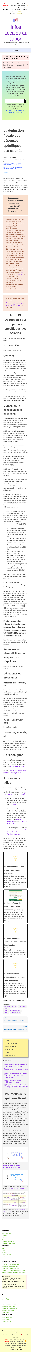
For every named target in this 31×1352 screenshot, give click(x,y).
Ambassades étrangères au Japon (10, 1266)
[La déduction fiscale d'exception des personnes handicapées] (15, 941)
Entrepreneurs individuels (8, 1241)
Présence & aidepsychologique (21, 4)
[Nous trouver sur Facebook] (10, 1334)
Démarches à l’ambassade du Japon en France (13, 1270)
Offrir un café (18, 112)
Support (11, 112)
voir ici (20, 274)
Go (25, 101)
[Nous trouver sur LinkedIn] (24, 1334)
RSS (26, 5)
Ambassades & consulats (12, 4)
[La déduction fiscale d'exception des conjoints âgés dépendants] (15, 978)
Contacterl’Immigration (6, 8)
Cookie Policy (5, 1319)
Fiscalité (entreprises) (13, 834)
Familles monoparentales (8, 1256)
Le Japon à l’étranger (13, 8)
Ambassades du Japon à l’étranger (10, 1268)
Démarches (22, 1006)
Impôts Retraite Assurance (12, 1010)
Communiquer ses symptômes (9, 1308)
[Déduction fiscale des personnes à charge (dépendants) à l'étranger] (15, 906)
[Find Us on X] (13, 1334)
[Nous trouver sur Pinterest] (21, 1334)
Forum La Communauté (12, 12)
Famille (3, 1248)
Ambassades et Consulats (8, 1306)
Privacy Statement (6, 1321)
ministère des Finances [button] (17, 257)
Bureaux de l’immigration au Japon (10, 1264)
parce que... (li (13, 1188)
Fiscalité (22, 794)
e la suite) (21, 1188)
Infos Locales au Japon (15, 33)
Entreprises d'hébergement (8, 1243)
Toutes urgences (6, 1298)
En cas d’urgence (6, 1312)
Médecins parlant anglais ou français (22, 8)
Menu (16, 50)
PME (3, 1237)
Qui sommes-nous (18, 110)
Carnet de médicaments (8, 1310)
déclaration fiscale (10, 1006)
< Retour (6, 172)
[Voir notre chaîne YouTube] (16, 1334)
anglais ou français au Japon (11, 1167)
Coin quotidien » (8, 794)
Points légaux (15, 1012)
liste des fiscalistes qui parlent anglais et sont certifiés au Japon (15, 303)
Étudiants (4, 1252)
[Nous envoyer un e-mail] (4, 1334)
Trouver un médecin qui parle (11, 1165)
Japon (6, 1012)
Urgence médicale (6, 1300)
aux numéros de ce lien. (17, 766)
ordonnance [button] (7, 745)
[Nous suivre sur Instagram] (18, 1334)
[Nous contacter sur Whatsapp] (6, 1334)
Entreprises (4, 1235)
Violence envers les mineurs (9, 1304)
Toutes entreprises (6, 1233)
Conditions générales (7, 1317)
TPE (3, 1239)
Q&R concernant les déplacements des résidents (14, 1272)
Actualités (9, 110)
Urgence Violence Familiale (8, 1302)
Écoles (3, 1250)
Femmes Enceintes (6, 1254)
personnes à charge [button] (12, 870)
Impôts (6, 1008)
